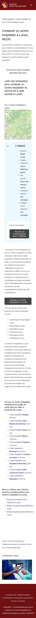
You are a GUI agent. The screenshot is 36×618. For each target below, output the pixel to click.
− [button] (7, 115)
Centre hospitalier (8, 19)
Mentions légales (24, 595)
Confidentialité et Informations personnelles (17, 598)
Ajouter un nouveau (18, 601)
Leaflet (13, 139)
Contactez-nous (10, 595)
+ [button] (7, 112)
